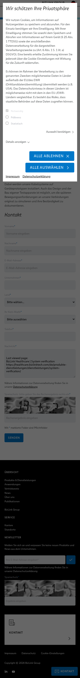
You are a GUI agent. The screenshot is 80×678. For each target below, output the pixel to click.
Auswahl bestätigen (58, 131)
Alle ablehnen (48, 156)
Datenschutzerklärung (36, 176)
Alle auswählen (46, 167)
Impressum (13, 176)
